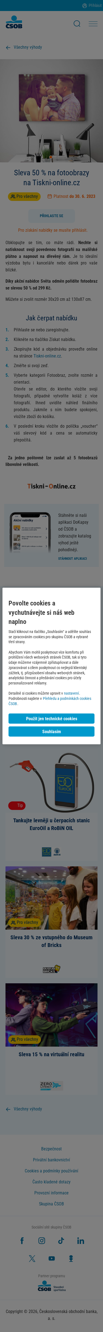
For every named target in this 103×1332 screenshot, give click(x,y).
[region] (51, 666)
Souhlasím (51, 731)
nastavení (71, 693)
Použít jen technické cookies (51, 718)
